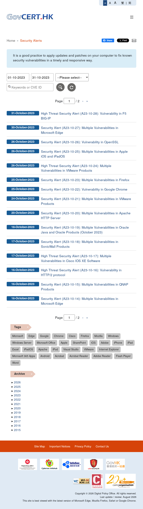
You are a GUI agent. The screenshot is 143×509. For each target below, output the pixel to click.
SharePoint (79, 342)
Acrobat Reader (78, 356)
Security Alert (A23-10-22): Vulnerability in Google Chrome (84, 189)
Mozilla (98, 336)
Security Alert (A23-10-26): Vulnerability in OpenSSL (80, 142)
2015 (17, 430)
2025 (17, 386)
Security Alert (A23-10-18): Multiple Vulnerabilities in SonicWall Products (79, 244)
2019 (17, 412)
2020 (17, 408)
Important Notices (59, 446)
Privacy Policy (83, 446)
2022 (17, 399)
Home (11, 40)
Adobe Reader (102, 356)
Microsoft (17, 336)
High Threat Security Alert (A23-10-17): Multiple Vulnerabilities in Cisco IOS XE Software (76, 258)
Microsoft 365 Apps (23, 356)
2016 (17, 425)
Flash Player (123, 356)
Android (45, 356)
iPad (130, 342)
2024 (17, 391)
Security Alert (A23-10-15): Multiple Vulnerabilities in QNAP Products (84, 286)
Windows (113, 336)
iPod (55, 349)
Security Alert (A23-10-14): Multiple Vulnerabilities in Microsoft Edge (79, 301)
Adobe (105, 342)
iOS (93, 342)
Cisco (72, 336)
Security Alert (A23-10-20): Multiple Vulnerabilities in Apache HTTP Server (86, 215)
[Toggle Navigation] (131, 17)
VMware (89, 349)
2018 (17, 417)
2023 (17, 395)
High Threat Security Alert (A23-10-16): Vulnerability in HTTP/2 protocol (81, 272)
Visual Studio (71, 349)
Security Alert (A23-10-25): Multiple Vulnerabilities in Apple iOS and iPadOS (84, 153)
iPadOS (28, 349)
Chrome (58, 336)
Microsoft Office (46, 342)
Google (44, 336)
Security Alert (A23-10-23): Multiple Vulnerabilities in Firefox (85, 179)
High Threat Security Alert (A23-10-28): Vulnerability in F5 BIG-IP (83, 115)
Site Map (39, 446)
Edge (31, 336)
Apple (64, 342)
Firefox (85, 336)
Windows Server (21, 342)
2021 (17, 404)
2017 (17, 421)
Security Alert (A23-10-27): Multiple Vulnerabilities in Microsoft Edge (79, 130)
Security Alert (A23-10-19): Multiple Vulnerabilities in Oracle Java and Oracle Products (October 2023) (85, 229)
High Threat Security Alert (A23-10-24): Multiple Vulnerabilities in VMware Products (76, 168)
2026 (17, 382)
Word (15, 362)
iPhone (118, 342)
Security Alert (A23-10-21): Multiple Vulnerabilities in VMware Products (86, 201)
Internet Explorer (109, 349)
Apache (42, 349)
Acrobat (59, 356)
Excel (15, 349)
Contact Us (102, 446)
